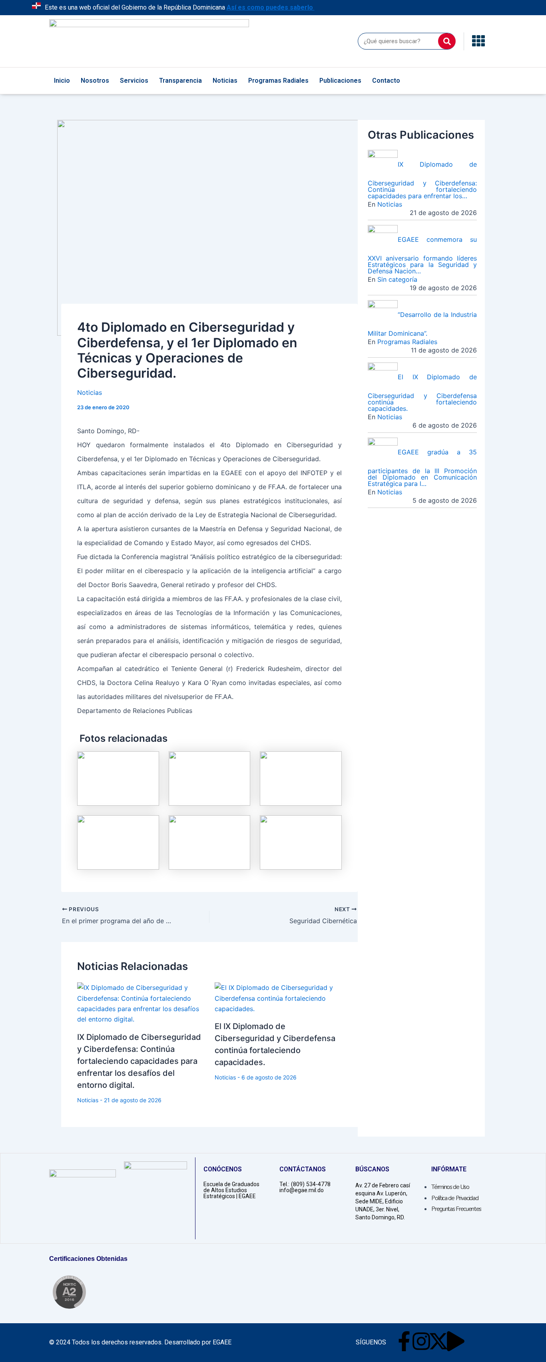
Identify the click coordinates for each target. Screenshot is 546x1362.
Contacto (386, 80)
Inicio (62, 80)
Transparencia (180, 80)
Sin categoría (397, 279)
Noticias (225, 80)
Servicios (134, 80)
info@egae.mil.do (301, 1190)
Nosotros (95, 80)
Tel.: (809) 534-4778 (305, 1184)
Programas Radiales (278, 80)
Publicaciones (340, 80)
